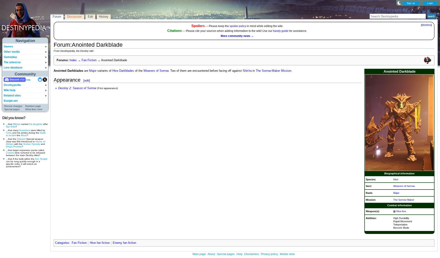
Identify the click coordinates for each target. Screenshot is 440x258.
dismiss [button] (426, 25)
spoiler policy (238, 26)
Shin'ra (247, 70)
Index (73, 60)
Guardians (24, 130)
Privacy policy (269, 254)
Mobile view (287, 254)
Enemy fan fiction (124, 242)
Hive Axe (401, 211)
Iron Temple (41, 159)
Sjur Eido (11, 126)
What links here (33, 109)
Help (239, 254)
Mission (286, 70)
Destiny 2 (64, 88)
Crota (9, 133)
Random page (33, 106)
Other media (12, 51)
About (211, 254)
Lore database (13, 67)
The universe (12, 62)
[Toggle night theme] (399, 2)
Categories (62, 242)
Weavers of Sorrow (404, 186)
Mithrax (16, 124)
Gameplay (10, 57)
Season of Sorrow (84, 88)
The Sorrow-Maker (403, 199)
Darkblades (126, 70)
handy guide (281, 31)
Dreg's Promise (14, 146)
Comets (10, 152)
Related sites (12, 95)
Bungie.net (11, 100)
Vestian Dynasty (31, 144)
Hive (395, 179)
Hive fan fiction (100, 242)
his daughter (35, 124)
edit (86, 80)
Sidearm (21, 139)
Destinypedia (12, 85)
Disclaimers (251, 254)
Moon (24, 135)
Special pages (12, 109)
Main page (199, 254)
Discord (14, 79)
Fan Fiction (89, 60)
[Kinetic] (394, 211)
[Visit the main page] (25, 21)
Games (8, 46)
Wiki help (9, 90)
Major (396, 193)
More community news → (237, 36)
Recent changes (13, 106)
